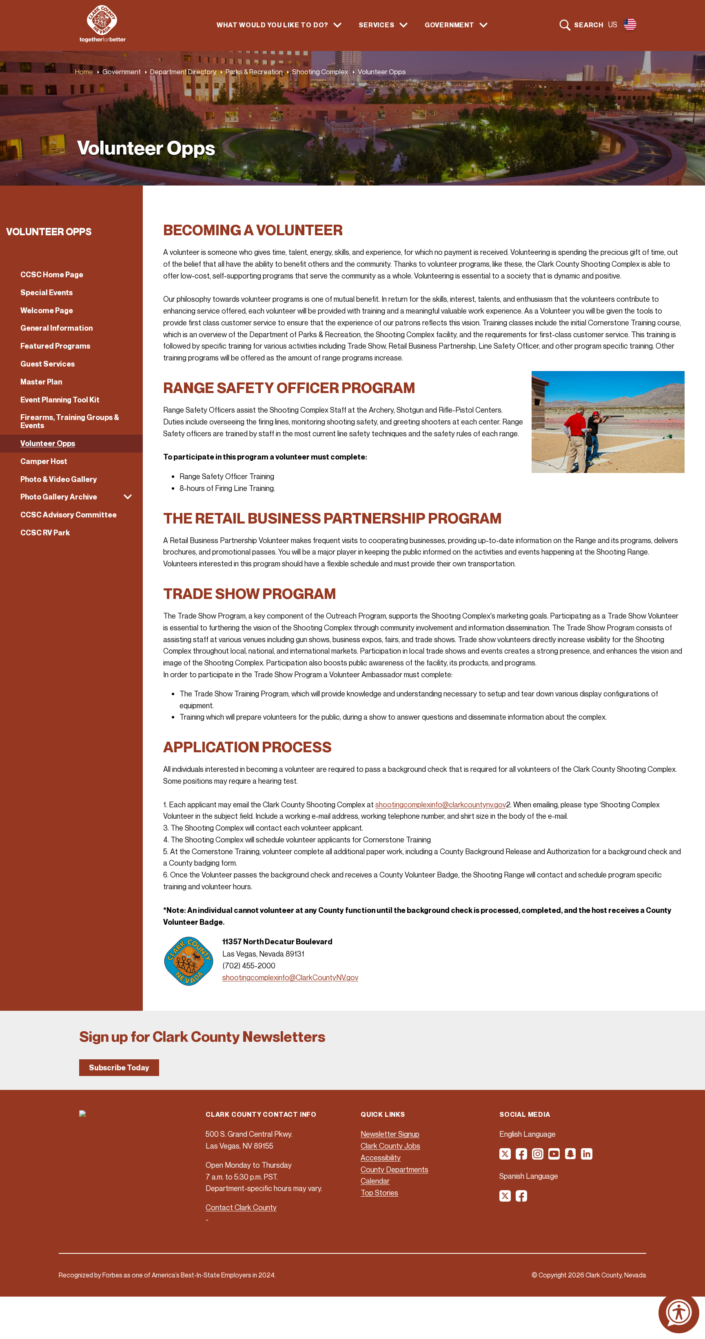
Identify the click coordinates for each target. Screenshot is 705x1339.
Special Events (46, 292)
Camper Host (43, 461)
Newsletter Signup (390, 1133)
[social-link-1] (505, 1156)
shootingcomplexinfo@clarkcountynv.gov (440, 804)
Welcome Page (46, 310)
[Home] (102, 39)
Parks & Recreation (254, 71)
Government (121, 71)
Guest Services (47, 364)
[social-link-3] (538, 1156)
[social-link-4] (554, 1156)
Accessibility (381, 1157)
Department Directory (183, 71)
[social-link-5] (571, 1156)
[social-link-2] (522, 1156)
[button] (71, 497)
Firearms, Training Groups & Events (69, 421)
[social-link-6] (587, 1156)
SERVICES (376, 25)
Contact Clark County (241, 1207)
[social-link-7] (505, 1198)
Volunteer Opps (47, 443)
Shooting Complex (320, 71)
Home (84, 71)
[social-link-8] (522, 1198)
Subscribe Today (119, 1067)
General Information (56, 328)
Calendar (375, 1180)
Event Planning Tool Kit (60, 400)
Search (588, 25)
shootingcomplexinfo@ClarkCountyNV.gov (290, 977)
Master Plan (41, 382)
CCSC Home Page (51, 274)
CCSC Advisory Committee (68, 514)
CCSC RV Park (45, 532)
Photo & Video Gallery (58, 479)
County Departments (394, 1169)
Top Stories (379, 1192)
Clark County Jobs (390, 1145)
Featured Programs (55, 346)
